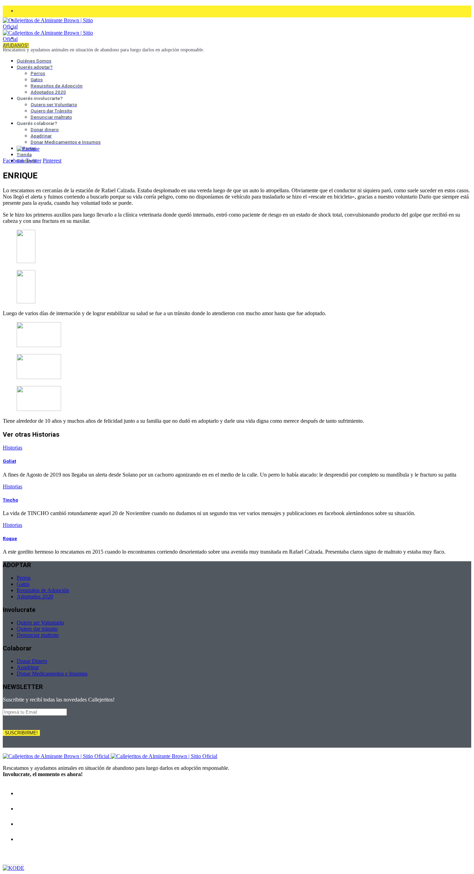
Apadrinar (28, 667)
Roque (10, 538)
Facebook (13, 160)
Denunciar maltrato (38, 635)
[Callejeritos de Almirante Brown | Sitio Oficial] (110, 756)
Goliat (9, 461)
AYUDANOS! (16, 45)
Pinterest (52, 160)
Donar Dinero (32, 661)
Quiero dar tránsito (37, 629)
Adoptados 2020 (35, 596)
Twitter (33, 160)
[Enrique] (28, 149)
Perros (24, 578)
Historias (12, 448)
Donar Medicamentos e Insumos (52, 673)
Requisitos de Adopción (43, 590)
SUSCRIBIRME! (21, 733)
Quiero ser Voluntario (40, 622)
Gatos (23, 584)
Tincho (10, 500)
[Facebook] (20, 10)
